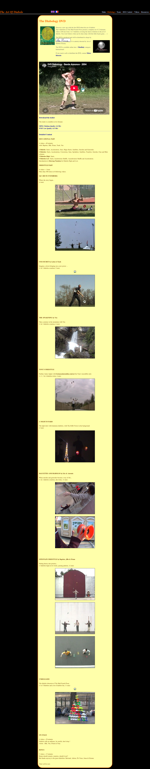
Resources (145, 12)
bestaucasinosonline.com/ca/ (65, 374)
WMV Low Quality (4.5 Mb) (48, 128)
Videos (136, 12)
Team (119, 12)
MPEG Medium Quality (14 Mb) (50, 126)
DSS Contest (127, 12)
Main (104, 12)
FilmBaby (81, 47)
